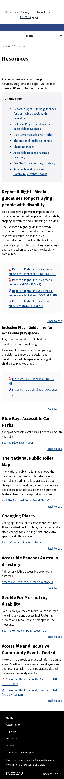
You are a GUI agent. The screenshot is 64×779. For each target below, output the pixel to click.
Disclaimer (12, 738)
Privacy (10, 745)
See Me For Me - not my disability (34, 163)
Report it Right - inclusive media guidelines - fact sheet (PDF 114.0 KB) (32, 271)
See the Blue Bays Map (16, 443)
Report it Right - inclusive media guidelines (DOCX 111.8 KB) (31, 303)
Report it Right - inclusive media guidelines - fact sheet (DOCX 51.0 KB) (33, 293)
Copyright (12, 731)
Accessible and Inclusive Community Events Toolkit (30, 171)
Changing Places (23, 147)
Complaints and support (20, 752)
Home (9, 718)
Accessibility (13, 725)
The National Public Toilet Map (32, 141)
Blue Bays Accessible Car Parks (32, 135)
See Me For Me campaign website (23, 631)
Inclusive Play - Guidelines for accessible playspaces (31, 126)
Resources (23, 46)
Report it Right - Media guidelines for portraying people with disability (34, 113)
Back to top (54, 321)
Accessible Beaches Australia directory (26, 582)
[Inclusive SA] (32, 12)
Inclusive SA (8, 46)
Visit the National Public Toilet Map (24, 500)
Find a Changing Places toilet (20, 542)
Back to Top (50, 774)
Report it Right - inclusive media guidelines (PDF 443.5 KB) (31, 282)
